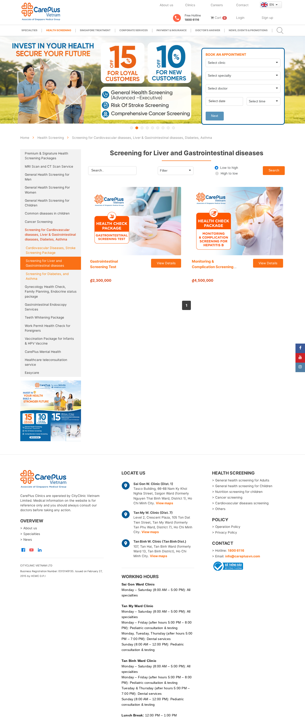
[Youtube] (300, 358)
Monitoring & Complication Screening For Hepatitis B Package (213, 266)
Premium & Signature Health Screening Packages (46, 155)
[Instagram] (300, 367)
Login (240, 18)
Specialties (29, 30)
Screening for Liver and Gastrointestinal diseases (45, 263)
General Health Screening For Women (47, 189)
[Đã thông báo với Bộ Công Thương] (227, 565)
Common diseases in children (47, 213)
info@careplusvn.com (242, 556)
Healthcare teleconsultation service (46, 362)
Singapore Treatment (95, 30)
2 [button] (136, 127)
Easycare (32, 373)
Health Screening (58, 30)
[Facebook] (300, 348)
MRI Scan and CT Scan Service (49, 166)
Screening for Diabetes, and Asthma (47, 276)
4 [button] (147, 127)
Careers (217, 5)
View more (50, 410)
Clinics (190, 5)
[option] (152, 80)
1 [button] (131, 127)
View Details (166, 263)
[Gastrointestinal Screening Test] (135, 221)
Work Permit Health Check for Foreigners (47, 328)
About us (166, 5)
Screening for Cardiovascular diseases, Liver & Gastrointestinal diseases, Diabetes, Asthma (50, 234)
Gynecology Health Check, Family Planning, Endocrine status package (50, 291)
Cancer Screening (38, 222)
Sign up (267, 18)
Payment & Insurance (172, 30)
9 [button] (173, 127)
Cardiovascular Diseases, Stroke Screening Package (51, 250)
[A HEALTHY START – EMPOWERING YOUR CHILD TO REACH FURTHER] (152, 80)
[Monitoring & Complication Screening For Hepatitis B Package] (237, 221)
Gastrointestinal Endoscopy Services (46, 307)
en (272, 4)
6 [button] (157, 127)
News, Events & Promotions (248, 30)
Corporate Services (133, 30)
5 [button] (152, 127)
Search (274, 170)
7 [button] (163, 127)
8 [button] (168, 127)
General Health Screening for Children (47, 203)
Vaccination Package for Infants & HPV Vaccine (49, 341)
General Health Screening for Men (47, 177)
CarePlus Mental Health (43, 352)
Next (214, 116)
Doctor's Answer (207, 30)
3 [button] (142, 127)
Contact (242, 5)
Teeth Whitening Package (44, 317)
